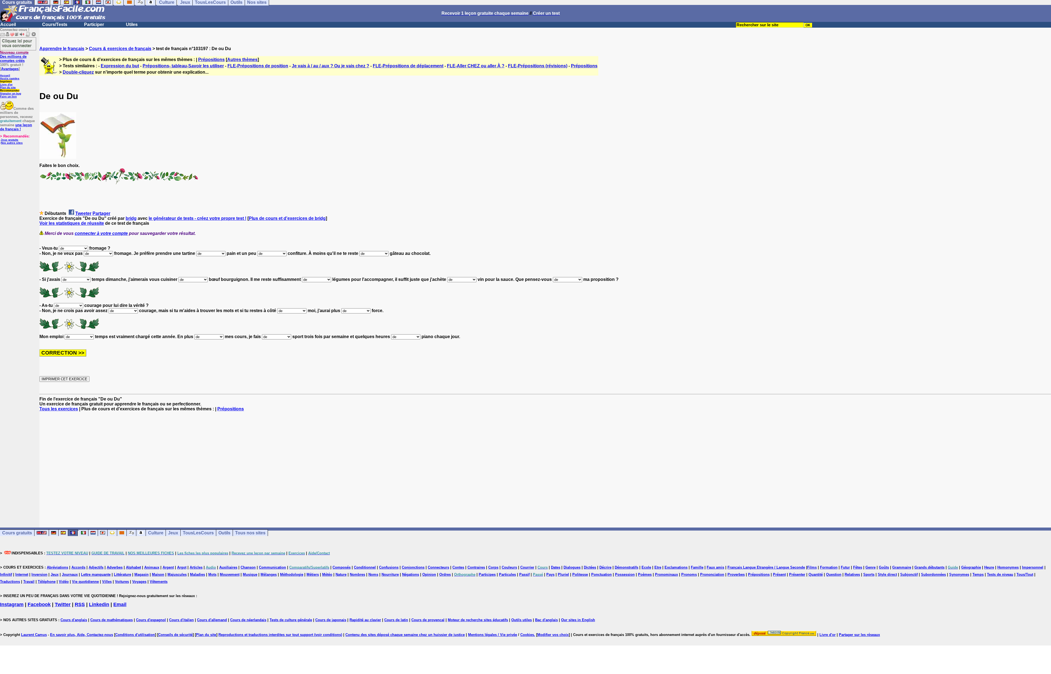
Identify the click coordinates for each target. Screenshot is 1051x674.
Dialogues (572, 567)
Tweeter (83, 213)
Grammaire (901, 567)
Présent (779, 574)
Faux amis (715, 567)
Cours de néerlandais (248, 620)
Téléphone (47, 582)
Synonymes (959, 574)
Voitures (122, 582)
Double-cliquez (78, 72)
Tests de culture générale (291, 620)
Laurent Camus (34, 635)
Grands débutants (929, 567)
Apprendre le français (61, 48)
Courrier (527, 567)
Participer (94, 24)
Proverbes (736, 574)
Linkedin (99, 604)
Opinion (429, 574)
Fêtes (857, 567)
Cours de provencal (427, 620)
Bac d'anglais (546, 620)
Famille (697, 567)
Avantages (10, 69)
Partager (101, 213)
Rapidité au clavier (365, 620)
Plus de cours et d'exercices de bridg (287, 218)
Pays (550, 574)
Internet (21, 574)
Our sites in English (578, 620)
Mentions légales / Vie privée (492, 635)
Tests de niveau (1000, 574)
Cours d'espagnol (151, 620)
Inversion (39, 574)
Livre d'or (6, 84)
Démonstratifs (626, 567)
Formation (829, 567)
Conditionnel (365, 567)
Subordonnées (933, 574)
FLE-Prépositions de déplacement (408, 66)
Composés (342, 567)
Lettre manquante (96, 574)
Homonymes (1008, 567)
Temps (978, 574)
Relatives (852, 574)
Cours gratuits (17, 533)
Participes (487, 574)
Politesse (580, 574)
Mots (212, 574)
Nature (341, 574)
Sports (868, 574)
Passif (524, 574)
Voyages (139, 582)
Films (812, 567)
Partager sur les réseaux (859, 635)
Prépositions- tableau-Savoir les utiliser (183, 66)
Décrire (605, 567)
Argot (181, 567)
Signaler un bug (10, 93)
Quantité (816, 574)
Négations (410, 574)
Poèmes (645, 574)
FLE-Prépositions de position (257, 66)
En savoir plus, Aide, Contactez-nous (81, 635)
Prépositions (211, 59)
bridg (131, 218)
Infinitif (6, 574)
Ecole (646, 567)
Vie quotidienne (85, 582)
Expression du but (120, 66)
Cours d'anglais (73, 620)
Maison (158, 574)
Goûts (884, 567)
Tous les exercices (58, 409)
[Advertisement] (545, 464)
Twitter (63, 604)
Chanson (248, 567)
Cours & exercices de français (120, 48)
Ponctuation (601, 574)
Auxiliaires (228, 567)
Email (119, 604)
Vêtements (159, 582)
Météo (327, 574)
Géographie (971, 567)
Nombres (357, 574)
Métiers (313, 574)
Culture (155, 533)
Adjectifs (96, 567)
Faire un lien (8, 96)
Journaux (70, 574)
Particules (507, 574)
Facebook (39, 604)
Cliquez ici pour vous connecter (17, 43)
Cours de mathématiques (111, 620)
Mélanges (269, 574)
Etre (657, 567)
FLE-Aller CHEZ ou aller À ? (475, 66)
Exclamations (676, 567)
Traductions (10, 582)
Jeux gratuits (9, 139)
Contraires (476, 567)
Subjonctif (909, 574)
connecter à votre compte (101, 233)
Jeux (173, 533)
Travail (28, 582)
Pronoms (689, 574)
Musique (250, 574)
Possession (625, 574)
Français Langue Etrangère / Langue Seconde (766, 567)
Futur (845, 567)
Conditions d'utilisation (135, 635)
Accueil (8, 24)
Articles (196, 567)
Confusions (389, 567)
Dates (555, 567)
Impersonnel (1032, 567)
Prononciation (712, 574)
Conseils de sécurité (175, 635)
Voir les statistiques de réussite (71, 223)
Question (833, 574)
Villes (107, 582)
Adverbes (115, 567)
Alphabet (133, 567)
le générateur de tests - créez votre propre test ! (197, 218)
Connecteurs (438, 567)
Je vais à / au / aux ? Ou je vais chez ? (330, 66)
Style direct (887, 574)
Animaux (151, 567)
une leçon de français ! (16, 127)
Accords (78, 567)
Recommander (9, 90)
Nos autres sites (12, 142)
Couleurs (509, 567)
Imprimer (6, 81)
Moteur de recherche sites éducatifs (478, 620)
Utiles (132, 24)
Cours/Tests (54, 24)
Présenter (797, 574)
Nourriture (390, 574)
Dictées (590, 567)
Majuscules (177, 574)
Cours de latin (396, 620)
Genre (870, 567)
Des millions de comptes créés (14, 56)
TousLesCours (198, 533)
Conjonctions (413, 567)
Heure (989, 567)
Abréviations (57, 567)
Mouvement (229, 574)
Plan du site (8, 87)
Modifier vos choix (553, 635)
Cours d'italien (181, 620)
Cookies (527, 635)
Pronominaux (666, 574)
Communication (272, 567)
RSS (80, 604)
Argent (168, 567)
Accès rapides (9, 78)
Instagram (12, 604)
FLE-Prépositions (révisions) (537, 66)
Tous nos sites (250, 533)
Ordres (445, 574)
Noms (373, 574)
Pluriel (563, 574)
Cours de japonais (330, 620)
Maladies (197, 574)
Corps (493, 567)
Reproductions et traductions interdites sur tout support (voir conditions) (280, 635)
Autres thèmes (242, 59)
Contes (458, 567)
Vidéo (64, 582)
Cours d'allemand (212, 620)
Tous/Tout (1025, 574)
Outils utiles (521, 620)
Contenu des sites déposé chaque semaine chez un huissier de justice (405, 635)
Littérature (122, 574)
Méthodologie (291, 574)
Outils (224, 533)
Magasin (141, 574)
